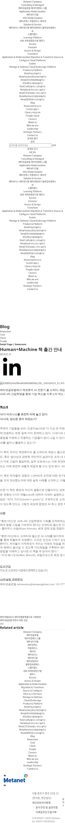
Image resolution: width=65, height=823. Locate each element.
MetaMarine (32, 96)
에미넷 (43, 21)
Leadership (32, 128)
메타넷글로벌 (24, 8)
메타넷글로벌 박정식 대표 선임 (13, 620)
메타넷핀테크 (36, 27)
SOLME (33, 83)
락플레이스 (35, 21)
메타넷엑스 (24, 21)
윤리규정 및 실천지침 (47, 807)
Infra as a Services (32, 693)
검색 (32, 141)
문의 (63, 800)
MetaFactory (32, 76)
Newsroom (32, 106)
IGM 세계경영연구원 (29, 40)
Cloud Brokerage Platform (42, 66)
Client (32, 112)
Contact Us (32, 135)
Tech (32, 109)
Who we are (32, 125)
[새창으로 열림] (5, 785)
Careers (33, 119)
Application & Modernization (16, 57)
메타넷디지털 (32, 14)
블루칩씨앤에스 (49, 27)
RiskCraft (32, 86)
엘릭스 (42, 40)
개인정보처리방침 (41, 802)
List (1, 623)
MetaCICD (32, 92)
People (32, 115)
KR (30, 152)
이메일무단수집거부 (46, 812)
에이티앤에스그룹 (39, 8)
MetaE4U (32, 79)
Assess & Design (32, 50)
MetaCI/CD (32, 726)
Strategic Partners (32, 132)
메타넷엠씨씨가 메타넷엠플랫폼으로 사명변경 (20, 617)
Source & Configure (32, 690)
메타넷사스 (14, 27)
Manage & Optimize (19, 66)
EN (34, 152)
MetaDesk (32, 89)
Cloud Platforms (38, 60)
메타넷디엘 (24, 27)
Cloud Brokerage (32, 700)
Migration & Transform (42, 57)
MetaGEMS (32, 99)
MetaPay (32, 73)
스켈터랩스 (33, 34)
